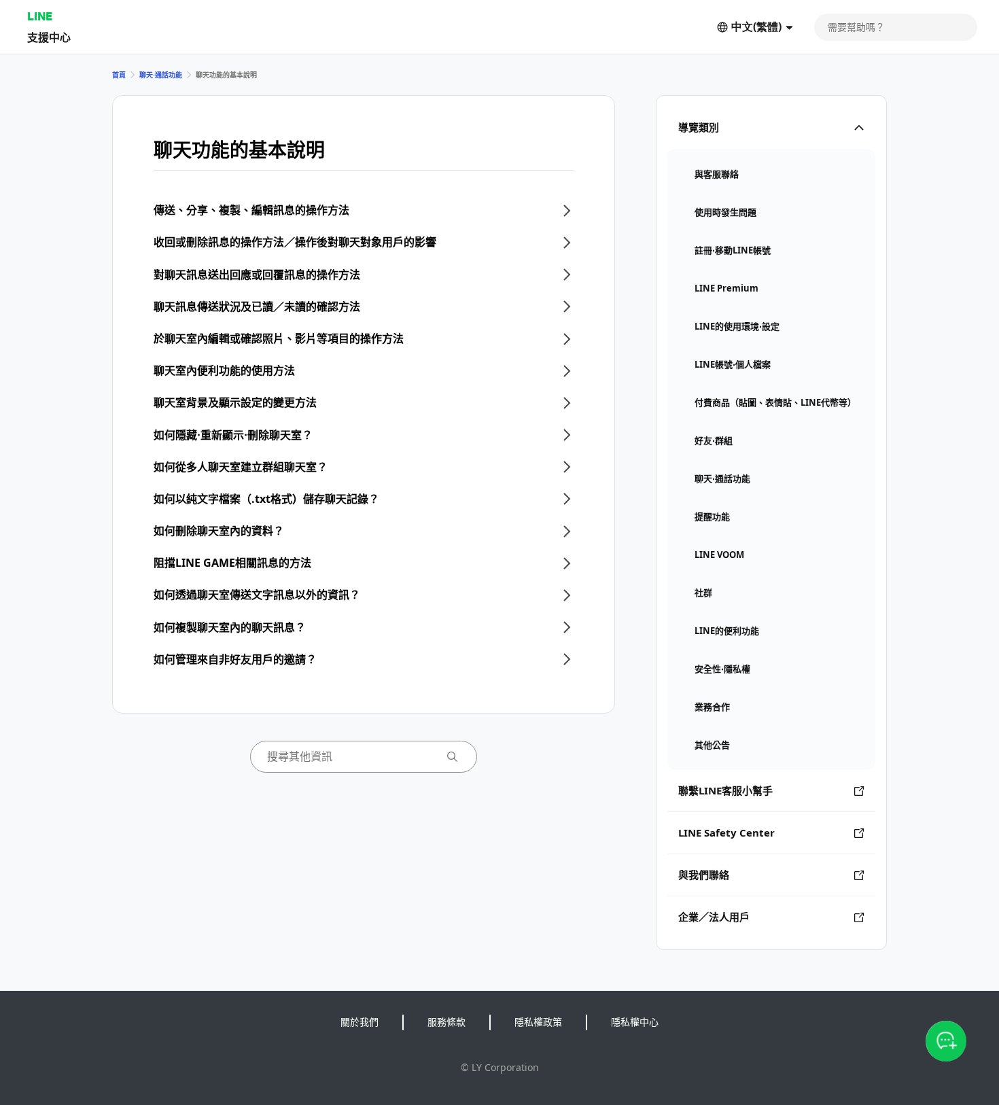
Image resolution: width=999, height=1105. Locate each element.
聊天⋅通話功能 (160, 75)
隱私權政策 (538, 1021)
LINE (39, 16)
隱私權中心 (635, 1021)
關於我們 (359, 1021)
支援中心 (49, 37)
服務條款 (446, 1021)
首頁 (119, 75)
